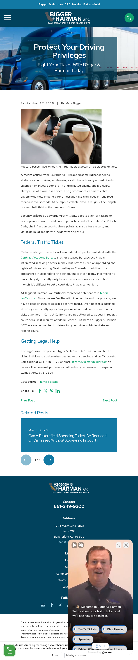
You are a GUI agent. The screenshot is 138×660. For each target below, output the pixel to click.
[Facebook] (52, 605)
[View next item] (48, 460)
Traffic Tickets (48, 382)
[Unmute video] (74, 545)
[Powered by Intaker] (107, 652)
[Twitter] (60, 605)
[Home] (67, 18)
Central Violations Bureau (38, 257)
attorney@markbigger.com (89, 362)
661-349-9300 (69, 506)
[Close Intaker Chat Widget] (126, 545)
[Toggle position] (118, 545)
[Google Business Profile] (43, 605)
